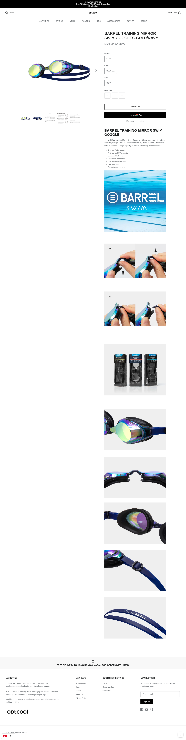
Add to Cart (135, 107)
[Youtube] (146, 709)
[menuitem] (45, 21)
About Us (79, 694)
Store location (93, 6)
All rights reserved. (22, 732)
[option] (59, 70)
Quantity (108, 90)
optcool (13, 732)
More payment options (135, 121)
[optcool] (93, 13)
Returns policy (108, 687)
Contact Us (106, 691)
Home (78, 687)
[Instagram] (151, 709)
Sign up (147, 702)
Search (78, 691)
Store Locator (81, 683)
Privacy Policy (81, 698)
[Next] (96, 70)
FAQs (104, 683)
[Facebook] (141, 709)
